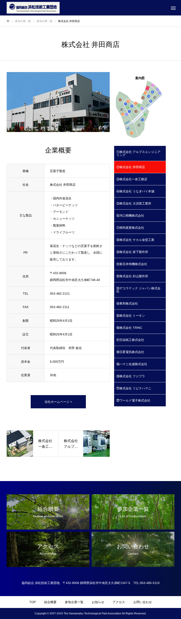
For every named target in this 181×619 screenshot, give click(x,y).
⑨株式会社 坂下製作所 (132, 252)
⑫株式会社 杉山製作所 (132, 276)
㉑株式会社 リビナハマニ (133, 388)
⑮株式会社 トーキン (130, 315)
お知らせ (98, 602)
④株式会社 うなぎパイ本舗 (135, 191)
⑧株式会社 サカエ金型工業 (135, 240)
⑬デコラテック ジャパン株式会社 (138, 289)
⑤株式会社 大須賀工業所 (133, 203)
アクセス (119, 602)
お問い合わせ (142, 602)
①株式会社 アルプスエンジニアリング (138, 153)
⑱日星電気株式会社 (130, 352)
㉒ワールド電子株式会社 (133, 400)
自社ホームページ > (58, 401)
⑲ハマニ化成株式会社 (131, 364)
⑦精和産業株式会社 (130, 227)
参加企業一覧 (74, 602)
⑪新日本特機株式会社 (131, 264)
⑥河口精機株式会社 (130, 215)
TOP (32, 602)
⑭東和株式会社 (127, 303)
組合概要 (50, 602)
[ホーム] (8, 21)
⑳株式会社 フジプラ (130, 376)
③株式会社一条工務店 (131, 179)
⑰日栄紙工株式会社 (130, 340)
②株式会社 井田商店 (130, 167)
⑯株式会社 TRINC (129, 327)
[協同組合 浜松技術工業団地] (33, 8)
